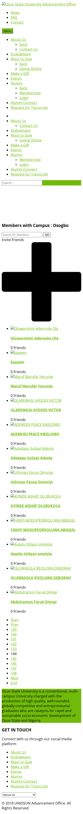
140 (14, 634)
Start (15, 619)
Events (16, 78)
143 (14, 648)
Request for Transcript (29, 107)
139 (14, 629)
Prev (14, 624)
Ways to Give (21, 59)
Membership (30, 93)
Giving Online (30, 68)
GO (47, 235)
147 (14, 668)
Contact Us (28, 49)
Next (14, 678)
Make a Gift (20, 73)
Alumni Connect (24, 102)
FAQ (14, 17)
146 (14, 663)
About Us (18, 39)
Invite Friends (13, 239)
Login (24, 97)
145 (14, 658)
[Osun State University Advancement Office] (39, 4)
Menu (7, 31)
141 (14, 639)
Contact (17, 22)
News (15, 12)
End (14, 682)
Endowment (21, 54)
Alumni (16, 83)
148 (14, 673)
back (23, 44)
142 (14, 644)
